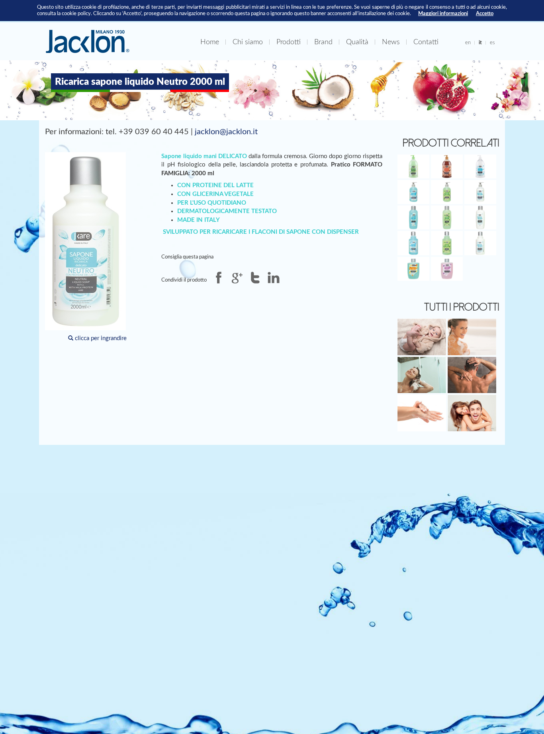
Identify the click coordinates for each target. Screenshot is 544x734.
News (391, 42)
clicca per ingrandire (100, 338)
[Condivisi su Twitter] (255, 277)
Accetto (484, 13)
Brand (323, 42)
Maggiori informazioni (443, 13)
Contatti (425, 42)
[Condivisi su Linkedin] (273, 277)
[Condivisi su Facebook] (218, 277)
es (492, 42)
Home (209, 42)
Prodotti (288, 42)
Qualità (357, 42)
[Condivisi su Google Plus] (237, 277)
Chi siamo (248, 42)
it (480, 42)
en (468, 42)
